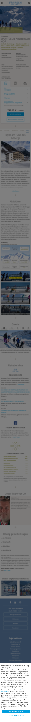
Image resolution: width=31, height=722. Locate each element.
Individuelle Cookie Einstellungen (16, 715)
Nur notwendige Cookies (16, 718)
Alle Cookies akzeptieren (16, 711)
